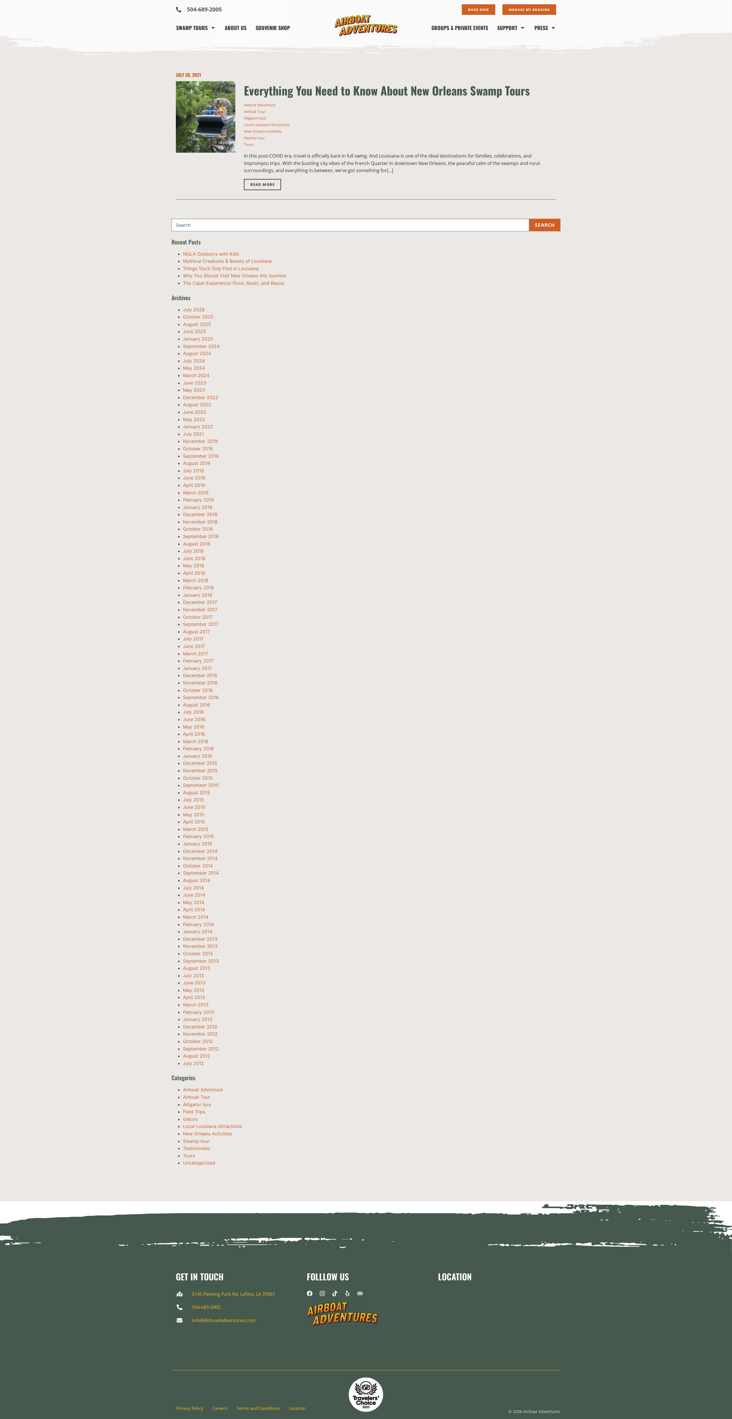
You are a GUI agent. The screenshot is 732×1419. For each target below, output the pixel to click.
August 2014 (196, 880)
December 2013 (200, 939)
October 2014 (198, 866)
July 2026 (194, 310)
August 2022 (197, 404)
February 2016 (198, 748)
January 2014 (197, 931)
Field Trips (194, 1111)
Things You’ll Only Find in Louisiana (221, 268)
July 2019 (193, 470)
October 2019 (198, 448)
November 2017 (200, 609)
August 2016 (196, 705)
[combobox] (350, 225)
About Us (235, 27)
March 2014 (195, 917)
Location (297, 1408)
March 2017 (195, 653)
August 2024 (197, 353)
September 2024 (201, 346)
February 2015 (198, 836)
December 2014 (200, 851)
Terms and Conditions (258, 1408)
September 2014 (201, 873)
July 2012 (193, 1063)
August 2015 (196, 792)
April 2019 (194, 485)
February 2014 (198, 924)
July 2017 (193, 639)
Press (541, 27)
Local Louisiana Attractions (267, 124)
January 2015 (197, 844)
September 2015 (201, 785)
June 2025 (194, 331)
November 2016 (200, 683)
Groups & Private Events (459, 27)
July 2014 (193, 888)
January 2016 (197, 756)
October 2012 (198, 1041)
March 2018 (195, 580)
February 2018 (198, 587)
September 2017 (200, 624)
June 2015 (194, 807)
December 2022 (200, 397)
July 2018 (193, 551)
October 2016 (198, 690)
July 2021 (193, 434)
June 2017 (194, 646)
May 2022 (194, 419)
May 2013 (193, 990)
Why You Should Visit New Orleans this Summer (235, 275)
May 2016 (193, 727)
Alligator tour (255, 118)
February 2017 (198, 661)
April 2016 (194, 734)
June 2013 (194, 983)
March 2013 (195, 1005)
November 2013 (200, 946)
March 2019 (195, 492)
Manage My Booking (529, 9)
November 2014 (200, 858)
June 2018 (194, 558)
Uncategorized (199, 1163)
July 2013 (193, 975)
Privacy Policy (189, 1408)
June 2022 (194, 412)
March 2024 (196, 375)
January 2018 (197, 595)
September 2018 (201, 536)
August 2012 (196, 1056)
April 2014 (194, 909)
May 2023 (194, 390)
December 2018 (200, 514)
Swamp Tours (192, 27)
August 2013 (196, 968)
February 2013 (198, 1012)
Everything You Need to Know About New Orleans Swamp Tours (387, 90)
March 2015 (195, 829)
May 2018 (193, 565)
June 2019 (194, 478)
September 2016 (201, 697)
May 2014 (193, 902)
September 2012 (201, 1049)
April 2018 (194, 573)
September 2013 (201, 961)
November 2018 (200, 522)
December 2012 (200, 1027)
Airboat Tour (254, 111)
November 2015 (200, 770)
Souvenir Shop (273, 27)
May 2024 (194, 368)
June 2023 (194, 383)
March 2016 (195, 741)
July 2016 (193, 712)
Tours (249, 144)
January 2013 (197, 1019)
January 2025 (198, 339)
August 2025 (197, 324)
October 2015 (198, 778)
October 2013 (198, 953)
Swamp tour (254, 137)
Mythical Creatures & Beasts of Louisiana (227, 261)
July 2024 (194, 361)
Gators (190, 1119)
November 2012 (200, 1034)
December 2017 (200, 602)
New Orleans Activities (263, 131)
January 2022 (198, 426)
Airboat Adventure (259, 105)
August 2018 (196, 544)
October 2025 (198, 317)
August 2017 (196, 631)
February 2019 (198, 500)
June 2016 (194, 719)
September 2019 (201, 456)
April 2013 (194, 997)
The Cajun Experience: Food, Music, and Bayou (233, 283)
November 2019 (200, 441)
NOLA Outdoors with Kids (211, 254)
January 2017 (197, 668)
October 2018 (198, 529)
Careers (219, 1408)
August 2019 (196, 463)
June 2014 (194, 895)
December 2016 (200, 675)
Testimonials (196, 1148)
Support (507, 27)
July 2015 (193, 800)
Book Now (478, 9)
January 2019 (197, 507)
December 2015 (200, 763)
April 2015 (194, 822)
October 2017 (197, 617)
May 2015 (193, 814)
